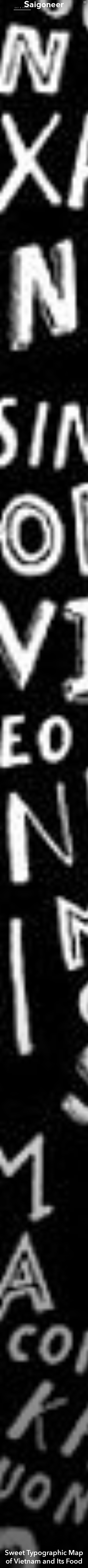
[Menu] (84, 2)
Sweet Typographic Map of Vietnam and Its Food (44, 1557)
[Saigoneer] (44, 2)
